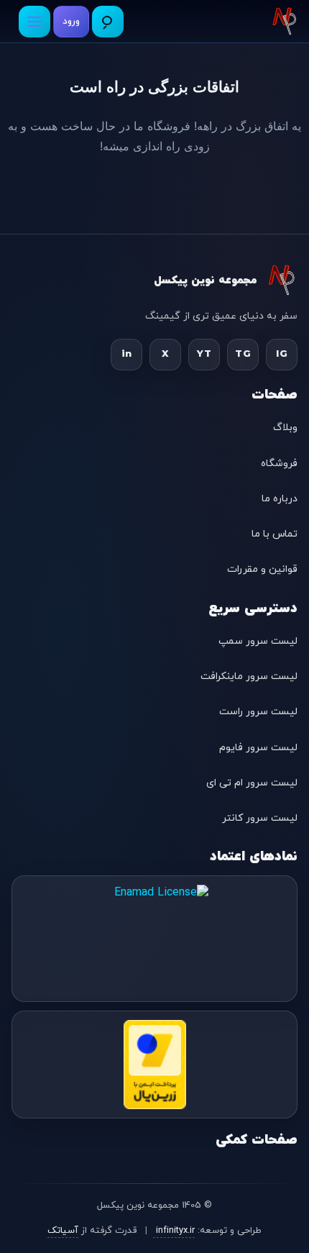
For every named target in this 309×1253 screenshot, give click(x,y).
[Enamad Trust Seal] (154, 939)
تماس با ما (275, 534)
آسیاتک (62, 1230)
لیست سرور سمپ (258, 641)
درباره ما (280, 499)
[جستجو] (108, 21)
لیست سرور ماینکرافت (249, 676)
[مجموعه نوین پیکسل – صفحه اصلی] (284, 21)
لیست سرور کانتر (260, 818)
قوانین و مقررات (262, 569)
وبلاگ (285, 427)
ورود (71, 21)
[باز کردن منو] (34, 21)
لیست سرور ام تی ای (252, 783)
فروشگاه (279, 463)
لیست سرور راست (258, 712)
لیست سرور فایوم (258, 748)
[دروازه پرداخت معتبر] (155, 1064)
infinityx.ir (174, 1230)
